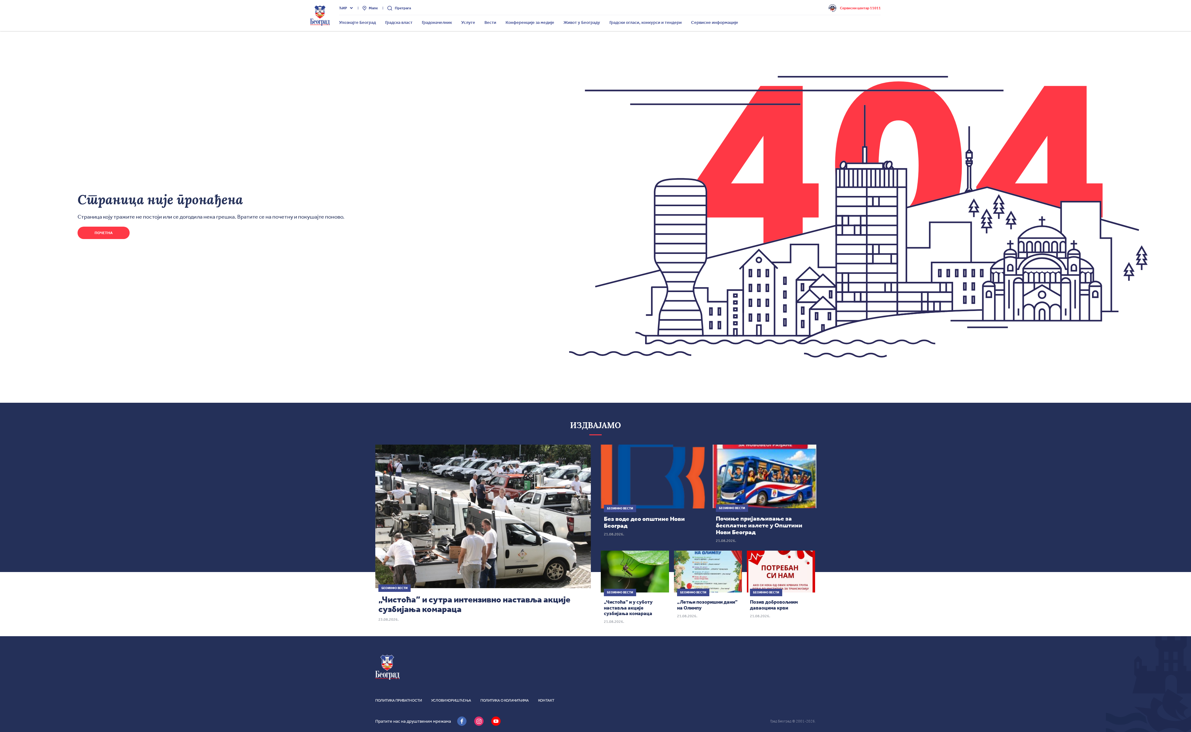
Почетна (104, 233)
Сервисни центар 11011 (860, 8)
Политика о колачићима (504, 700)
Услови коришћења (451, 700)
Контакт (546, 700)
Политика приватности (398, 700)
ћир (343, 8)
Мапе (373, 8)
